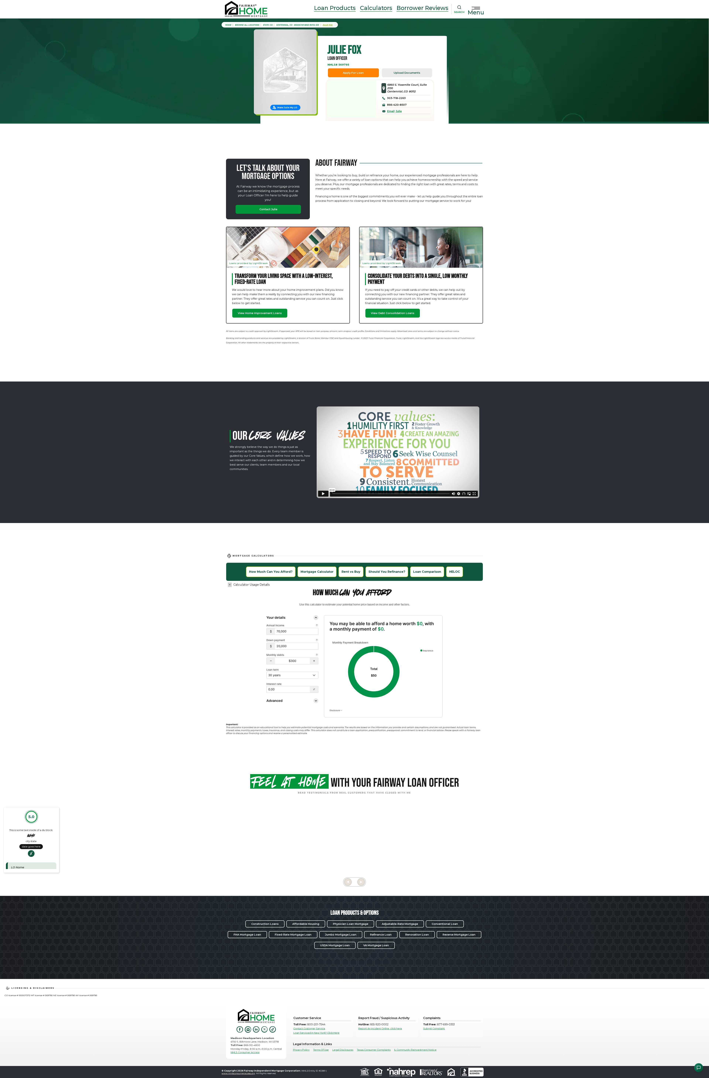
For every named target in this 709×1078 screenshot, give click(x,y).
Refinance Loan (381, 934)
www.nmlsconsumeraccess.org (238, 1073)
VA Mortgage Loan (376, 945)
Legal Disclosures (342, 1049)
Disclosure (335, 710)
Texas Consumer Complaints (374, 1049)
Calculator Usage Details (251, 584)
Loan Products (335, 7)
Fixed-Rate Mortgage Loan (293, 934)
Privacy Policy (301, 1049)
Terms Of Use (321, 1049)
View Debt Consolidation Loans (392, 313)
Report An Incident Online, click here (380, 1028)
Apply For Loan (353, 72)
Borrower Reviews (422, 7)
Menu (476, 12)
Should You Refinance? (387, 571)
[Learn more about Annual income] (316, 625)
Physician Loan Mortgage (350, 924)
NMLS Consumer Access (245, 1052)
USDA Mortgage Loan (335, 945)
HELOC (454, 571)
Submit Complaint (434, 1028)
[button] (271, 661)
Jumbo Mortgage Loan (340, 934)
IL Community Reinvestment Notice (415, 1049)
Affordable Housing (305, 924)
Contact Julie (268, 209)
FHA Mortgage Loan (247, 934)
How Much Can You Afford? (270, 571)
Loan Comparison (427, 571)
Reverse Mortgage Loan (459, 934)
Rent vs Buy (351, 571)
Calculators (376, 7)
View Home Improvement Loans (260, 313)
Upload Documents (407, 72)
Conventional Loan (445, 924)
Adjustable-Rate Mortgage (400, 924)
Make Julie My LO (287, 107)
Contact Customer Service (309, 1028)
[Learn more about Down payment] (316, 640)
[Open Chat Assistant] (698, 1067)
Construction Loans (265, 924)
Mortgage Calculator (317, 571)
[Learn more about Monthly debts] (316, 655)
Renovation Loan (417, 934)
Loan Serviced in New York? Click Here (316, 1032)
